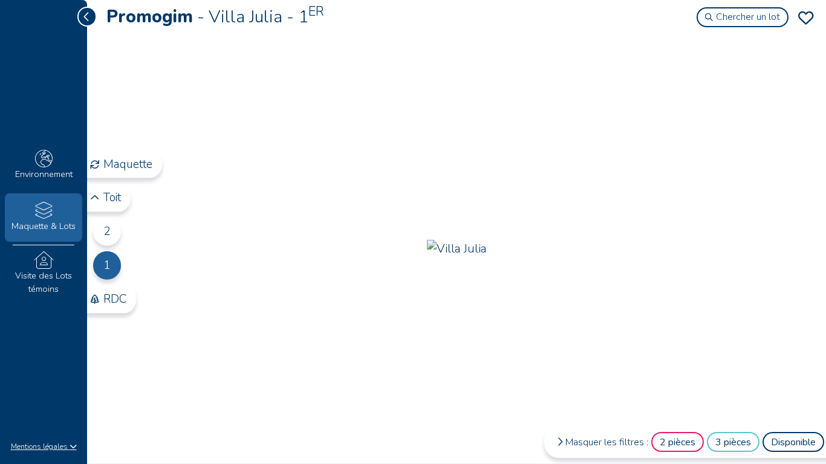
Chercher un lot (748, 17)
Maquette (127, 164)
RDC (114, 299)
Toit (112, 197)
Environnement (44, 174)
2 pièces (677, 442)
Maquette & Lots (43, 226)
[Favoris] (806, 17)
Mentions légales (40, 446)
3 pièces (733, 442)
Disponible (793, 442)
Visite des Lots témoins (43, 282)
